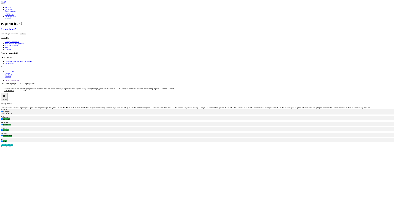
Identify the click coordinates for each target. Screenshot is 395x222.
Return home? (8, 29)
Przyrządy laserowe (11, 45)
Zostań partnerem (10, 11)
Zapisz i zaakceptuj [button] (7, 145)
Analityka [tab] (4, 128)
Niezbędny (6, 112)
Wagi (6, 47)
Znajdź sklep (9, 9)
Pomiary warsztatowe (12, 42)
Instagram (8, 77)
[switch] (2, 119)
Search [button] (23, 34)
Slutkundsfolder (10, 63)
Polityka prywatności (12, 80)
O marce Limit (9, 15)
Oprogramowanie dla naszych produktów (18, 61)
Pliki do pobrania (10, 16)
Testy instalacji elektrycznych (14, 44)
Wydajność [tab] (4, 122)
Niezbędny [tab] (4, 109)
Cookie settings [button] (9, 90)
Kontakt (7, 13)
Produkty (8, 7)
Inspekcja (8, 49)
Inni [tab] (2, 139)
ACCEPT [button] (23, 90)
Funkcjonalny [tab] (5, 117)
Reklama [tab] (4, 134)
